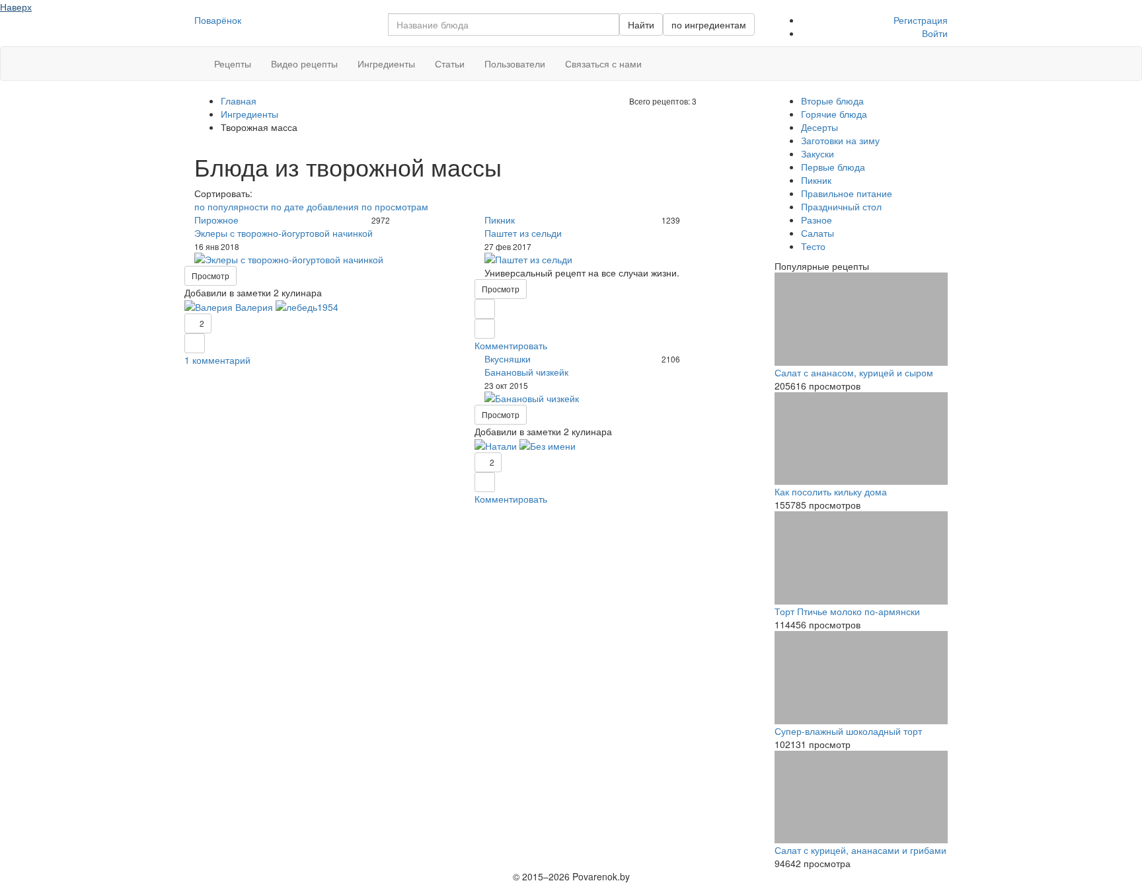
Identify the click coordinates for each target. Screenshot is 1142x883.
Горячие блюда (834, 113)
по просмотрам (395, 206)
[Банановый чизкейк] (619, 398)
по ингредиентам (708, 24)
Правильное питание (846, 193)
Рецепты (232, 63)
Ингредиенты (386, 63)
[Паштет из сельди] (619, 259)
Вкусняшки (507, 358)
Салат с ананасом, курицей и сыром (854, 372)
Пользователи (514, 63)
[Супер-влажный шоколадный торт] (861, 677)
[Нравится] (194, 343)
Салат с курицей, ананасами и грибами (860, 850)
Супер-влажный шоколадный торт (848, 730)
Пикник (499, 219)
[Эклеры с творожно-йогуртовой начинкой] (329, 259)
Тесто (813, 246)
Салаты (817, 232)
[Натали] (496, 444)
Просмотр (210, 275)
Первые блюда (833, 166)
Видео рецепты (304, 63)
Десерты (819, 127)
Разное (816, 219)
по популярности (231, 206)
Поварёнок (217, 19)
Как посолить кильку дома (831, 491)
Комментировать (511, 345)
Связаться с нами (603, 63)
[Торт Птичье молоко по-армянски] (861, 558)
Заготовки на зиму (840, 140)
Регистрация (921, 19)
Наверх (16, 6)
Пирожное (216, 219)
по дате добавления (315, 206)
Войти (935, 33)
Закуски (817, 153)
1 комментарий (217, 359)
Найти (641, 24)
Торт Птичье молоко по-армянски (847, 611)
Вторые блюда (832, 100)
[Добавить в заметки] (485, 309)
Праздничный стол (841, 206)
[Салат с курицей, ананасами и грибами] (861, 797)
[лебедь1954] (307, 305)
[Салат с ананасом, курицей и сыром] (861, 319)
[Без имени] (547, 444)
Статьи (450, 63)
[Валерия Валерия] (228, 305)
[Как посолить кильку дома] (861, 438)
